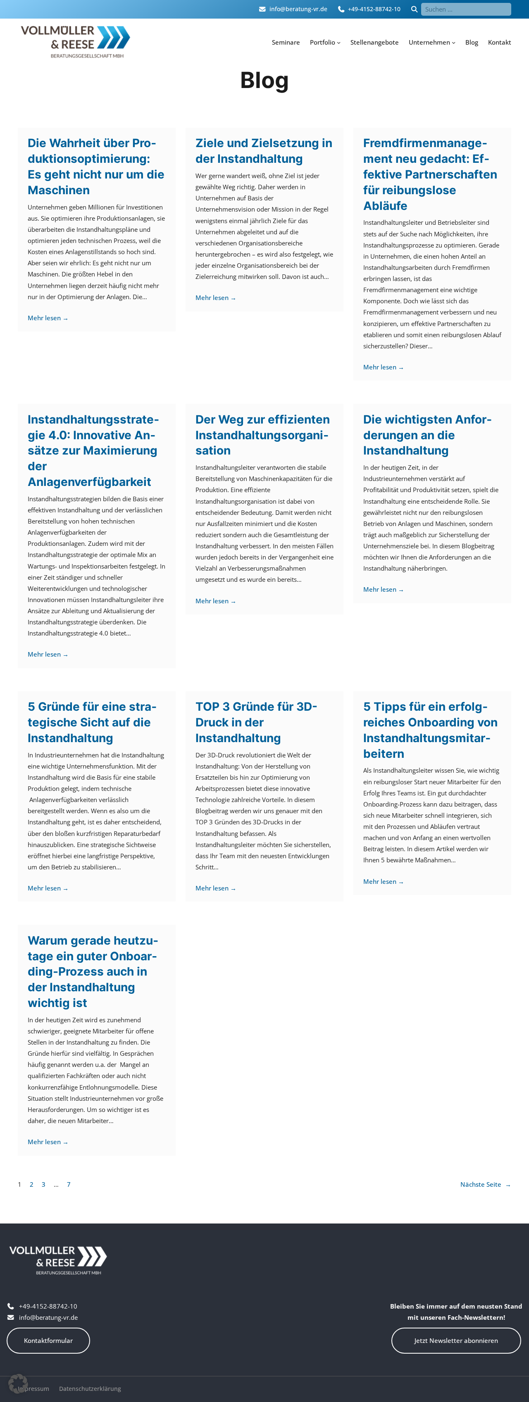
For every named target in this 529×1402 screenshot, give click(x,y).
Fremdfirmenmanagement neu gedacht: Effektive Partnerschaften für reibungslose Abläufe (430, 174)
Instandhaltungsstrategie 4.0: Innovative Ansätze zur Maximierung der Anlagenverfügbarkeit (93, 450)
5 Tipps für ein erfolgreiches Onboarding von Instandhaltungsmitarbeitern (430, 730)
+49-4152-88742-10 (374, 9)
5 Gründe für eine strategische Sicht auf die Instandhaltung (92, 722)
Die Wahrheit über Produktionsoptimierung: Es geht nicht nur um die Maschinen (96, 166)
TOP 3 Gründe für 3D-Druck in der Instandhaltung (256, 722)
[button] (18, 1384)
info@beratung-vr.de (298, 9)
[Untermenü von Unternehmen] (453, 42)
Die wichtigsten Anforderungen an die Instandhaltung (427, 435)
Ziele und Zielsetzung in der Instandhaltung (263, 151)
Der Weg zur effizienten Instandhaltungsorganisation (262, 435)
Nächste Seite (485, 1184)
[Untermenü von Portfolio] (339, 42)
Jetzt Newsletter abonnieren (456, 1340)
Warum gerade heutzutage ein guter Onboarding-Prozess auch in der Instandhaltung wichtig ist (93, 971)
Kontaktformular (48, 1340)
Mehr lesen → (48, 317)
